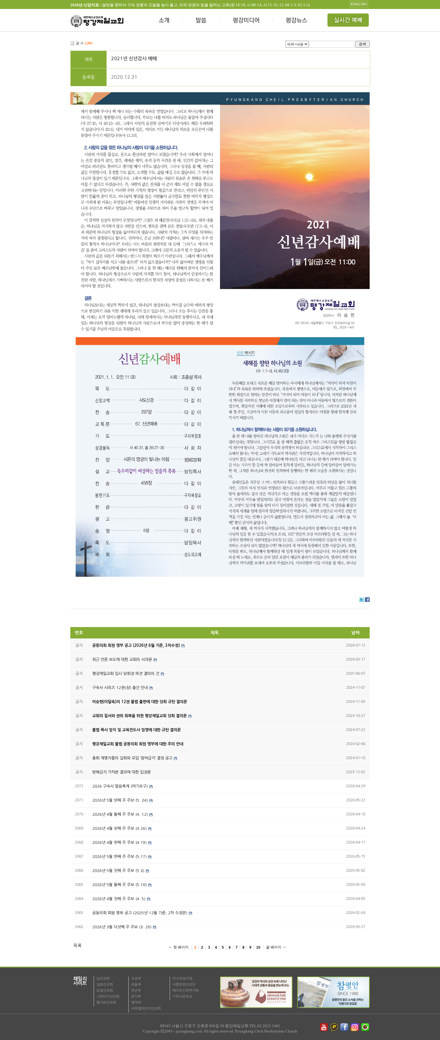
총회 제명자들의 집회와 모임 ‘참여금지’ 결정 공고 (132, 758)
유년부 (136, 990)
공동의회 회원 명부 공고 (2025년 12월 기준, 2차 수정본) (139, 913)
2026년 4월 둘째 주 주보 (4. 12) (120, 814)
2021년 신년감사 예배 (134, 58)
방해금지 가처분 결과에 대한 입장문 (121, 772)
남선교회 (103, 978)
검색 (362, 44)
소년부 (136, 978)
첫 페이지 (181, 947)
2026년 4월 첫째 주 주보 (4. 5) (118, 899)
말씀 (201, 21)
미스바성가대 (182, 978)
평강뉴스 (297, 21)
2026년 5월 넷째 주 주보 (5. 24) (120, 800)
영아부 (136, 1002)
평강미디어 (246, 21)
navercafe (366, 1027)
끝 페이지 (273, 947)
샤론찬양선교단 (183, 984)
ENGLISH (359, 4)
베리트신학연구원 (185, 990)
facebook (345, 1027)
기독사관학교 (182, 996)
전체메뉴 (349, 21)
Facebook (367, 599)
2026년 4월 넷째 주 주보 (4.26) (119, 828)
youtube (324, 1027)
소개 (164, 21)
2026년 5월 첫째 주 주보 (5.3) (118, 871)
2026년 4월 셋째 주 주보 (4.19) (119, 842)
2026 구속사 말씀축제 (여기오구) (120, 786)
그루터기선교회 (107, 996)
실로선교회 (104, 984)
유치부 (136, 996)
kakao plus (334, 1027)
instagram (355, 1027)
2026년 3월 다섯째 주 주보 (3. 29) (121, 927)
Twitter (361, 599)
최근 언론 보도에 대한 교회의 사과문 (122, 659)
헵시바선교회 (106, 1002)
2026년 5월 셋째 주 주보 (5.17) (119, 857)
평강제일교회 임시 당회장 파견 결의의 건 (125, 674)
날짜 (355, 633)
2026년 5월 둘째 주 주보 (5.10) (119, 885)
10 (258, 947)
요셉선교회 (104, 990)
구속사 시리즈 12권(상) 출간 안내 (120, 688)
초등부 (136, 984)
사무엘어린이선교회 (146, 1008)
